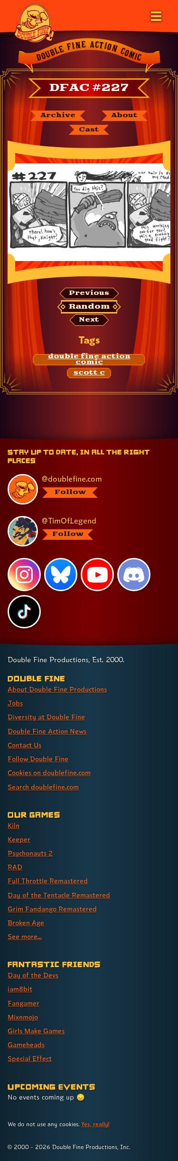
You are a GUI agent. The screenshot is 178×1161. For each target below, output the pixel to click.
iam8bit (20, 989)
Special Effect (30, 1058)
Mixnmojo (23, 1017)
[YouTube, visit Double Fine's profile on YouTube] (97, 574)
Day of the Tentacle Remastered (59, 895)
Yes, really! (95, 1124)
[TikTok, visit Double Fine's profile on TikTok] (24, 611)
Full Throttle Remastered (48, 881)
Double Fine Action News (47, 731)
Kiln (13, 825)
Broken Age (26, 923)
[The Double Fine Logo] (34, 22)
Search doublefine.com (43, 787)
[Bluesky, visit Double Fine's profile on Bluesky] (60, 574)
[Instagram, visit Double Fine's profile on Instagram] (24, 574)
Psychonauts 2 (30, 853)
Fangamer (23, 1003)
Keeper (19, 839)
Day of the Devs (33, 975)
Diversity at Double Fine (46, 717)
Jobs (15, 703)
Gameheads (26, 1044)
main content (124, 440)
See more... (25, 936)
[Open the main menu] (155, 15)
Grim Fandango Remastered (52, 909)
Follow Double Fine (38, 759)
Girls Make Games (36, 1031)
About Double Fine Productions (57, 689)
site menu (81, 440)
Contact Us (24, 745)
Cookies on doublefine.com (49, 772)
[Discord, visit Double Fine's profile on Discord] (133, 574)
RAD (15, 867)
